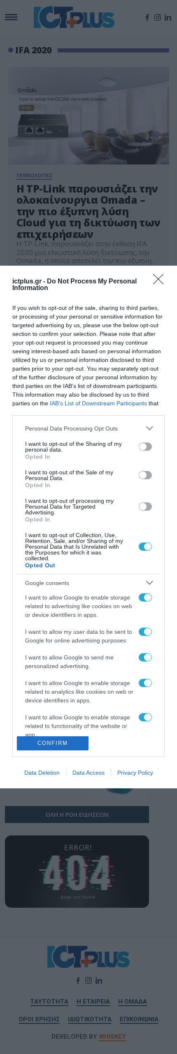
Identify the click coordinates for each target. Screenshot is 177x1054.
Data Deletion (42, 772)
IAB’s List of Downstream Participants (98, 403)
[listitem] (88, 428)
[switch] (145, 447)
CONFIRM (52, 743)
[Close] (161, 282)
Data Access (88, 772)
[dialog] (88, 527)
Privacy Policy (135, 772)
